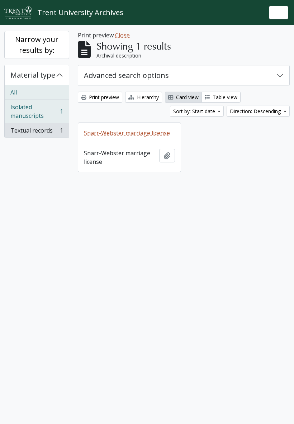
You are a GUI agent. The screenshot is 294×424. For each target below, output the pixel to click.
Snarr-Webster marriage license (127, 133)
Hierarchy (147, 97)
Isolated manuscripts (36, 111)
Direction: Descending (256, 111)
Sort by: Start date (195, 111)
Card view (187, 97)
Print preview (103, 97)
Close (122, 35)
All (13, 92)
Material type (32, 75)
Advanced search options (126, 75)
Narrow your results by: (36, 44)
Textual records (36, 132)
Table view (224, 97)
